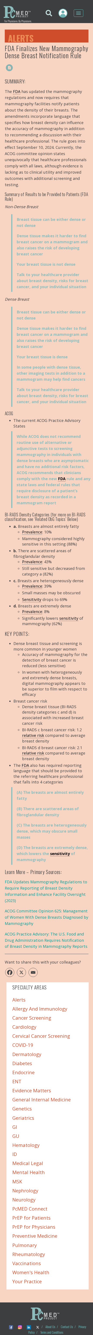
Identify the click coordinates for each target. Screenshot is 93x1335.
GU (15, 1136)
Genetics (22, 1108)
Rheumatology (28, 1254)
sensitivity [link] (68, 618)
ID (14, 1154)
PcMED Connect (29, 1208)
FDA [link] (16, 91)
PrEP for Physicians (33, 1226)
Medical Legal (27, 1163)
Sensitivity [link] (31, 599)
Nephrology (25, 1190)
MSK (17, 1181)
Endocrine (23, 1072)
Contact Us (67, 1326)
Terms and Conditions (51, 1332)
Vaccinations (26, 1263)
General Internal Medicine (41, 1099)
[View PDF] (9, 67)
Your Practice (27, 1281)
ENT (16, 1081)
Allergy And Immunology (39, 1008)
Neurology (23, 1199)
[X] (21, 972)
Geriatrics (23, 1117)
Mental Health (28, 1172)
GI (14, 1127)
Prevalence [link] (32, 532)
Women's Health (30, 1272)
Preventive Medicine (34, 1236)
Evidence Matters (31, 1090)
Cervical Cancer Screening (41, 1036)
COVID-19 (22, 1045)
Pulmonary (24, 1245)
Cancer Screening (31, 1017)
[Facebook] (9, 972)
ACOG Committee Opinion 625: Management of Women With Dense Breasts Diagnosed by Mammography (46, 917)
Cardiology (24, 1027)
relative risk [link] (33, 735)
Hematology (26, 1145)
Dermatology (26, 1054)
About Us (50, 1326)
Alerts (21, 37)
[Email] (33, 972)
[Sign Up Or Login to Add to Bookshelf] (18, 67)
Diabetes (22, 1063)
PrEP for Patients (31, 1217)
